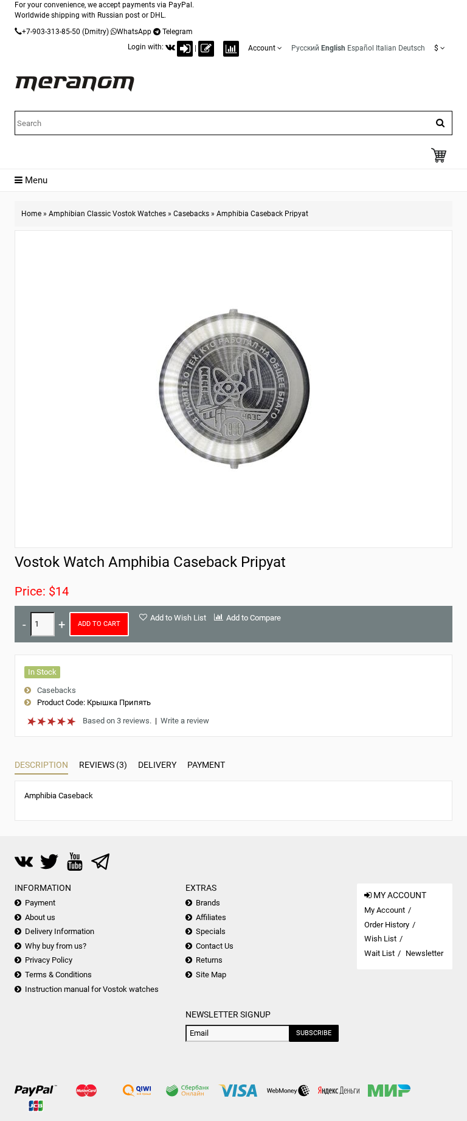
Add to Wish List (178, 617)
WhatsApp (134, 31)
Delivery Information (59, 931)
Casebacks (191, 213)
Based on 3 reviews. (117, 720)
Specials (211, 931)
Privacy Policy (48, 960)
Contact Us (215, 946)
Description (41, 765)
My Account (384, 910)
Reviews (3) (103, 765)
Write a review (185, 720)
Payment (206, 765)
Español (360, 48)
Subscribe (313, 1033)
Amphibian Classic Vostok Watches (107, 213)
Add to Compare (253, 617)
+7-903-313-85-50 (51, 31)
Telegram (177, 31)
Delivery (157, 765)
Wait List (379, 953)
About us (40, 917)
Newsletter (424, 953)
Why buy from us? (55, 946)
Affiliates (211, 917)
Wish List (380, 938)
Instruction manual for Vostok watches (92, 989)
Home (31, 213)
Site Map (211, 974)
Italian (386, 48)
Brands (208, 902)
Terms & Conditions (58, 974)
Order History (386, 924)
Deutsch (411, 48)
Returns (209, 960)
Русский (305, 48)
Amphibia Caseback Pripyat (262, 213)
